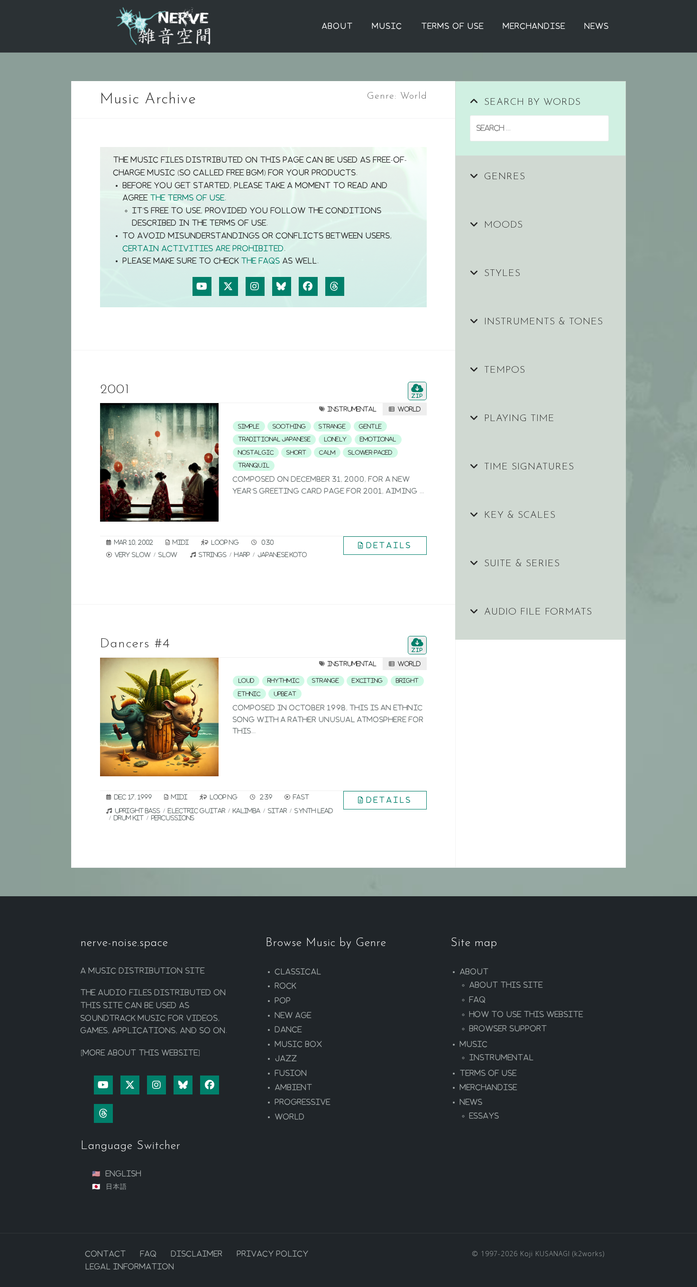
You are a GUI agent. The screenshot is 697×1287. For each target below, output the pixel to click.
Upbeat (285, 694)
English (123, 1173)
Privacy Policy (273, 1253)
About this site (506, 985)
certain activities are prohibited (203, 248)
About (337, 26)
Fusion (291, 1073)
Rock (285, 986)
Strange (332, 426)
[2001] (159, 462)
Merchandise (534, 26)
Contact (105, 1253)
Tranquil (253, 465)
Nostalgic (256, 452)
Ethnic (249, 694)
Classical (298, 971)
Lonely (335, 439)
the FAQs (260, 260)
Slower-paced (370, 452)
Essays (484, 1115)
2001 (114, 389)
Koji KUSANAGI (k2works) (562, 1253)
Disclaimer (197, 1253)
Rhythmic (283, 680)
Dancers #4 (135, 644)
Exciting (367, 680)
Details (389, 545)
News (597, 26)
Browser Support (508, 1028)
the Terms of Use (187, 197)
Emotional (378, 439)
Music (387, 26)
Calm (327, 452)
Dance (288, 1029)
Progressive (302, 1102)
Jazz (286, 1058)
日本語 (116, 1186)
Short (296, 452)
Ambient (293, 1087)
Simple (249, 426)
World (409, 409)
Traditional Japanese (274, 439)
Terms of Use (453, 26)
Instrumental (352, 409)
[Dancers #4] (159, 717)
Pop (283, 1000)
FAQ (477, 999)
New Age (293, 1015)
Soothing (289, 426)
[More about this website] (141, 1052)
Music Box (298, 1044)
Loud (246, 680)
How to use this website (526, 1014)
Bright (407, 680)
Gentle (370, 426)
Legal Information (129, 1266)
